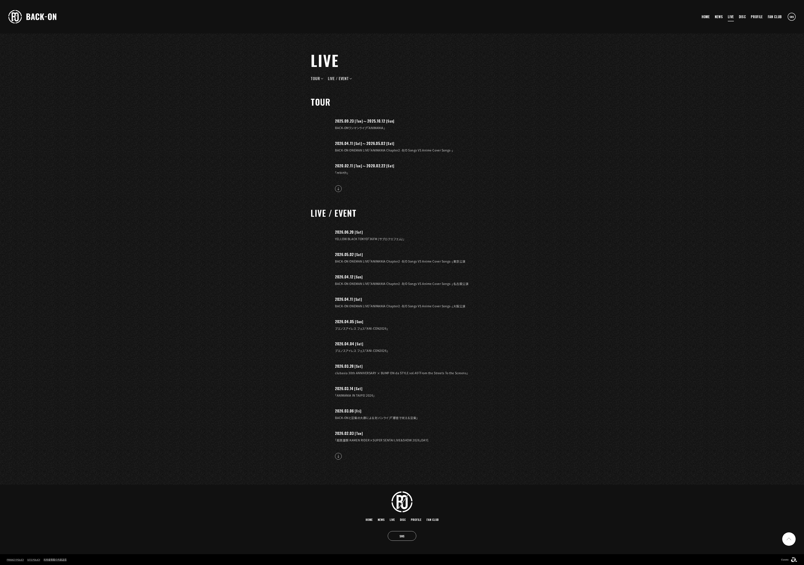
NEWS (719, 16)
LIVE (731, 16)
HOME (706, 16)
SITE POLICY (33, 559)
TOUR (315, 78)
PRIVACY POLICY (15, 559)
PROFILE (757, 16)
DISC (742, 16)
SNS (792, 17)
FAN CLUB (775, 16)
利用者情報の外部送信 (55, 559)
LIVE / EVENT (338, 78)
